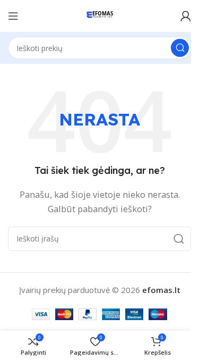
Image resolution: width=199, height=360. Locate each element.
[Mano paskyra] (185, 16)
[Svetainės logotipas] (99, 15)
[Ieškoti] (180, 48)
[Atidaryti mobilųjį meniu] (13, 16)
